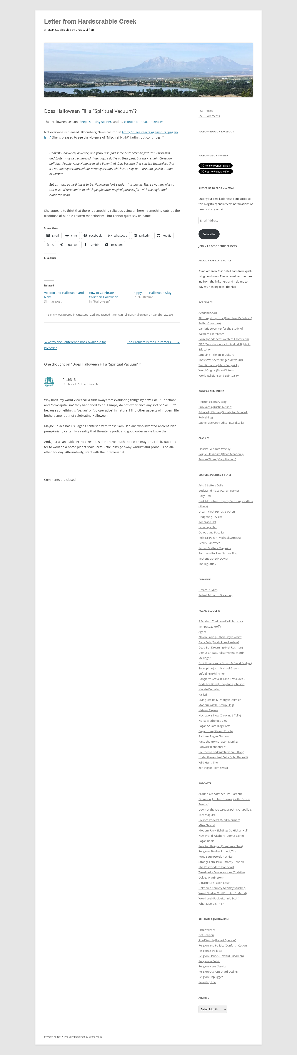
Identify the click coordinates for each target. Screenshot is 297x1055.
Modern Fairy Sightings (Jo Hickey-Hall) (223, 830)
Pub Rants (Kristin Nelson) (215, 407)
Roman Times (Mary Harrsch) (217, 459)
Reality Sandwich (209, 543)
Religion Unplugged (211, 977)
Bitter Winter (207, 930)
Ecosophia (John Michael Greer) (219, 668)
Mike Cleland (207, 825)
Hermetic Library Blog (213, 402)
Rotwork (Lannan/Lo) (212, 747)
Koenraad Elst (207, 522)
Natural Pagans (208, 710)
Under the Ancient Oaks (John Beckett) (223, 757)
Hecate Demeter (209, 689)
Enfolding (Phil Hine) (212, 674)
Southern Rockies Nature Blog (218, 553)
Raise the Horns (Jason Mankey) (219, 741)
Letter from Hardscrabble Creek (90, 21)
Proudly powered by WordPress (83, 1036)
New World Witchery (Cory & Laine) (221, 836)
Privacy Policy (52, 1036)
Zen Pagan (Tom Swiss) (213, 768)
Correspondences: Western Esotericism (224, 339)
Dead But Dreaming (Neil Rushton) (221, 647)
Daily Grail (205, 496)
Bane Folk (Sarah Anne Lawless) (219, 642)
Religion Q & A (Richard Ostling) (219, 972)
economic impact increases (144, 122)
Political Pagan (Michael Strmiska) (220, 538)
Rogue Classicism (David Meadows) (221, 454)
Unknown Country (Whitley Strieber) (222, 888)
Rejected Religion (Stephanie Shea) (221, 846)
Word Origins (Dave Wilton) (216, 370)
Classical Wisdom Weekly (214, 449)
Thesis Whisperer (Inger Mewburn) (221, 360)
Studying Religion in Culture (216, 355)
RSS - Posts (206, 111)
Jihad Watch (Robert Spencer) (217, 940)
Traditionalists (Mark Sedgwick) (219, 365)
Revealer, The (207, 982)
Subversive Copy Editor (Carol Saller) (222, 423)
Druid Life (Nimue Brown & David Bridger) (225, 663)
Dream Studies (208, 590)
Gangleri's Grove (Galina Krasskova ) (222, 679)
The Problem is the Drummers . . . (153, 342)
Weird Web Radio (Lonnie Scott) (219, 898)
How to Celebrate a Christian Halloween (103, 295)
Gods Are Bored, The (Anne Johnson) (222, 684)
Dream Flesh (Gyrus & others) (217, 511)
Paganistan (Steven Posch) (216, 731)
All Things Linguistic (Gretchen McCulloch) (225, 318)
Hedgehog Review (210, 517)
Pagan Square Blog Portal (215, 726)
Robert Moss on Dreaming (215, 595)
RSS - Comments (209, 116)
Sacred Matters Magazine (215, 548)
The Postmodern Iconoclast (216, 867)
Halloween (141, 315)
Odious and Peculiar (211, 532)
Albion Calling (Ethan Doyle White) (220, 637)
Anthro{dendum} (210, 323)
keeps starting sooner (95, 122)
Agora (202, 632)
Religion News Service (212, 966)
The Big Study (207, 564)
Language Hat (208, 527)
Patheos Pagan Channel (214, 736)
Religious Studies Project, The (217, 851)
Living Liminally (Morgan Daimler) (220, 700)
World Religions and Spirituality (219, 376)
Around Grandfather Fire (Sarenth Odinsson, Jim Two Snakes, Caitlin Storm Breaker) (224, 799)
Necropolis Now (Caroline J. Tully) (220, 715)
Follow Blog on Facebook (216, 131)
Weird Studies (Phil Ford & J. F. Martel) (223, 893)
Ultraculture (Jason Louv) (214, 883)
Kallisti (203, 694)
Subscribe (209, 234)
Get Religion (206, 935)
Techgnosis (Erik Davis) (213, 559)
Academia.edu (208, 313)
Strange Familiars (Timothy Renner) (221, 862)
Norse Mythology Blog (213, 721)
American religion (122, 315)
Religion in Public (209, 961)
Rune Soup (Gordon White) (216, 857)
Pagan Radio (207, 841)
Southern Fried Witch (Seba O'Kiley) (221, 752)
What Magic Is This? (211, 904)
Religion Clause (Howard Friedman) (221, 956)
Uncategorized (85, 315)
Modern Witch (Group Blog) (216, 705)
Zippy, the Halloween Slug (153, 293)
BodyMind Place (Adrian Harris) (219, 491)
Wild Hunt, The (208, 762)
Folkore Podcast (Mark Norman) (219, 820)
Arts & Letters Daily (211, 485)
